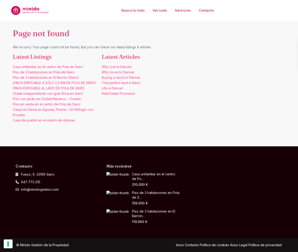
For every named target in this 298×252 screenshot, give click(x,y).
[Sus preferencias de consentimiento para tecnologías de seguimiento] (8, 243)
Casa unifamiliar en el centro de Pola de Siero (48, 67)
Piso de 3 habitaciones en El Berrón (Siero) (46, 77)
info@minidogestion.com (40, 189)
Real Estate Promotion (118, 93)
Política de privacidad (265, 245)
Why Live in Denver (117, 67)
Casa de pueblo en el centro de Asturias (44, 120)
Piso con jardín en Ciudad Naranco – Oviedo (47, 99)
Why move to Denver (118, 72)
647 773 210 (30, 182)
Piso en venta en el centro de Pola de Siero (46, 104)
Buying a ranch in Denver (121, 77)
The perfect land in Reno (121, 83)
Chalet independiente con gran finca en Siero (48, 93)
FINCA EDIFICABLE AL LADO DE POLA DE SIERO (49, 88)
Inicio (180, 245)
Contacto (206, 10)
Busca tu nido (133, 10)
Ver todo (159, 10)
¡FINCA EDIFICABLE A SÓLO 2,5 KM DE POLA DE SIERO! (54, 83)
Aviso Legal (238, 245)
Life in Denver (112, 88)
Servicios (183, 10)
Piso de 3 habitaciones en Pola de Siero (43, 72)
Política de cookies (214, 245)
